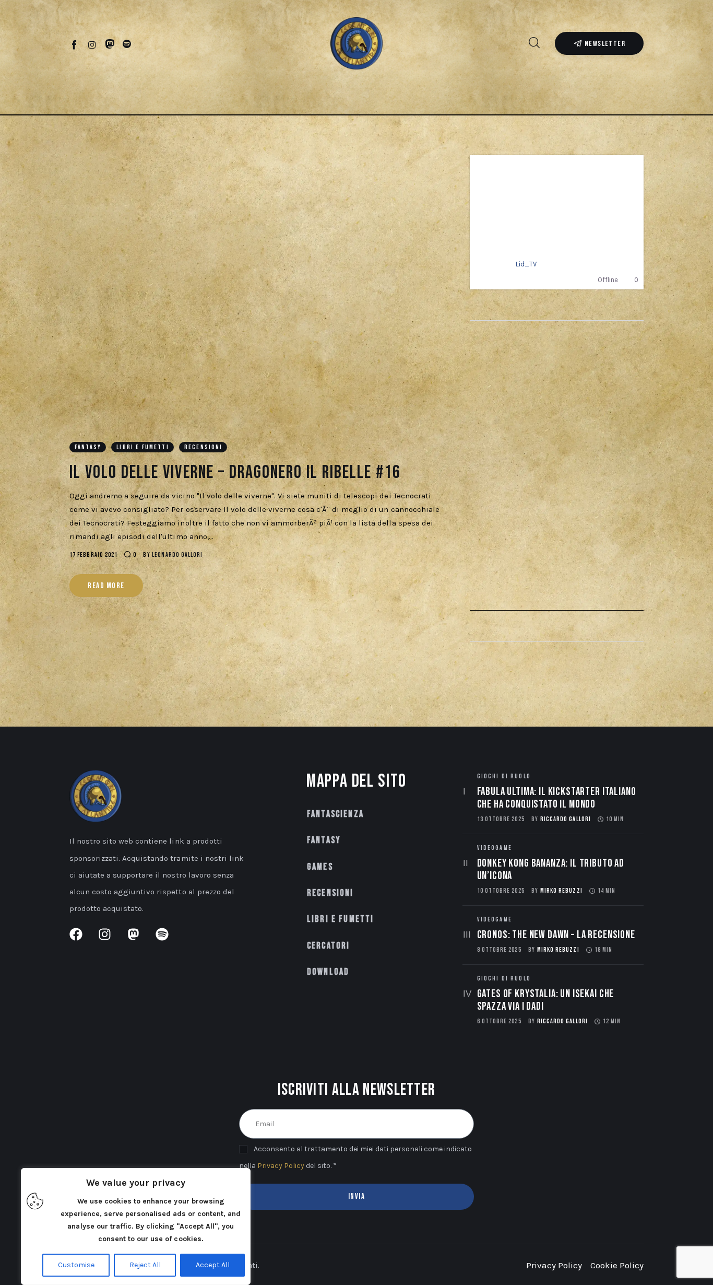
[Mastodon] (109, 44)
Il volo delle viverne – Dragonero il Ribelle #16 (235, 472)
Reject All (145, 1264)
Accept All (213, 1264)
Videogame (494, 848)
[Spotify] (127, 44)
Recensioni (203, 447)
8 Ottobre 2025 (499, 950)
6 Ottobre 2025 (499, 1021)
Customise (76, 1264)
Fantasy (88, 447)
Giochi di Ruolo (504, 776)
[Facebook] (74, 44)
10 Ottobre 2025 (501, 891)
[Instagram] (92, 44)
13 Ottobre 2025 (501, 819)
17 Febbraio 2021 (93, 555)
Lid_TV (526, 264)
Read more (106, 586)
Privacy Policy (280, 1165)
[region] (136, 1226)
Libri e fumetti (142, 447)
